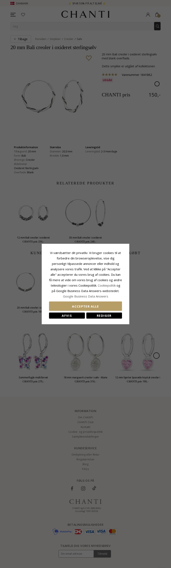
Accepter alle (85, 306)
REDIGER (104, 315)
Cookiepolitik (107, 285)
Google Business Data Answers (85, 296)
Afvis (67, 315)
